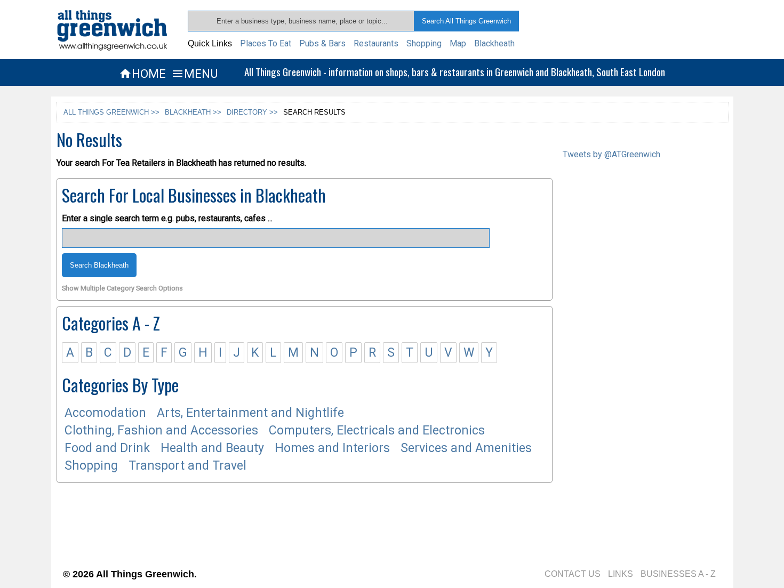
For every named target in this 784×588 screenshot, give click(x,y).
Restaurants (376, 43)
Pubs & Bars (322, 43)
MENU (194, 73)
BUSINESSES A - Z (678, 573)
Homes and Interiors (332, 448)
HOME (142, 73)
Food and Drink (107, 448)
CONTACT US (573, 573)
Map (458, 43)
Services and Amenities (466, 448)
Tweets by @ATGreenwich (611, 154)
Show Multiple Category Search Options (122, 288)
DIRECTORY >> (252, 112)
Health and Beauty (212, 448)
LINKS (620, 573)
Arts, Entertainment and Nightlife (250, 413)
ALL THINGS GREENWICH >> (111, 112)
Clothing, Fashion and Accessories (161, 430)
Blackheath (494, 43)
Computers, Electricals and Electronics (377, 430)
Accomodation (105, 413)
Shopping (424, 43)
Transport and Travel (187, 465)
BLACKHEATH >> (193, 112)
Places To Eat (265, 43)
